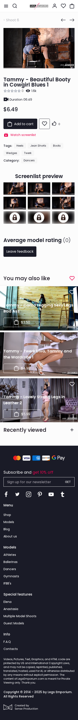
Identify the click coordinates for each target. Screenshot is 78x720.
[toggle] (6, 6)
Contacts (10, 649)
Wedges (11, 153)
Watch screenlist (23, 135)
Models (8, 522)
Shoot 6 (12, 20)
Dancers (29, 160)
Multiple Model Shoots (19, 616)
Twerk (27, 153)
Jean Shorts (38, 145)
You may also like (26, 278)
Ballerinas (10, 562)
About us (10, 536)
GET (68, 482)
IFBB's (7, 583)
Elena (7, 602)
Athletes (9, 555)
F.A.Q (7, 642)
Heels (19, 145)
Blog (6, 529)
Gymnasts (11, 576)
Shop (7, 515)
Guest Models (13, 623)
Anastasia (10, 609)
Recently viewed (24, 430)
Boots (57, 145)
